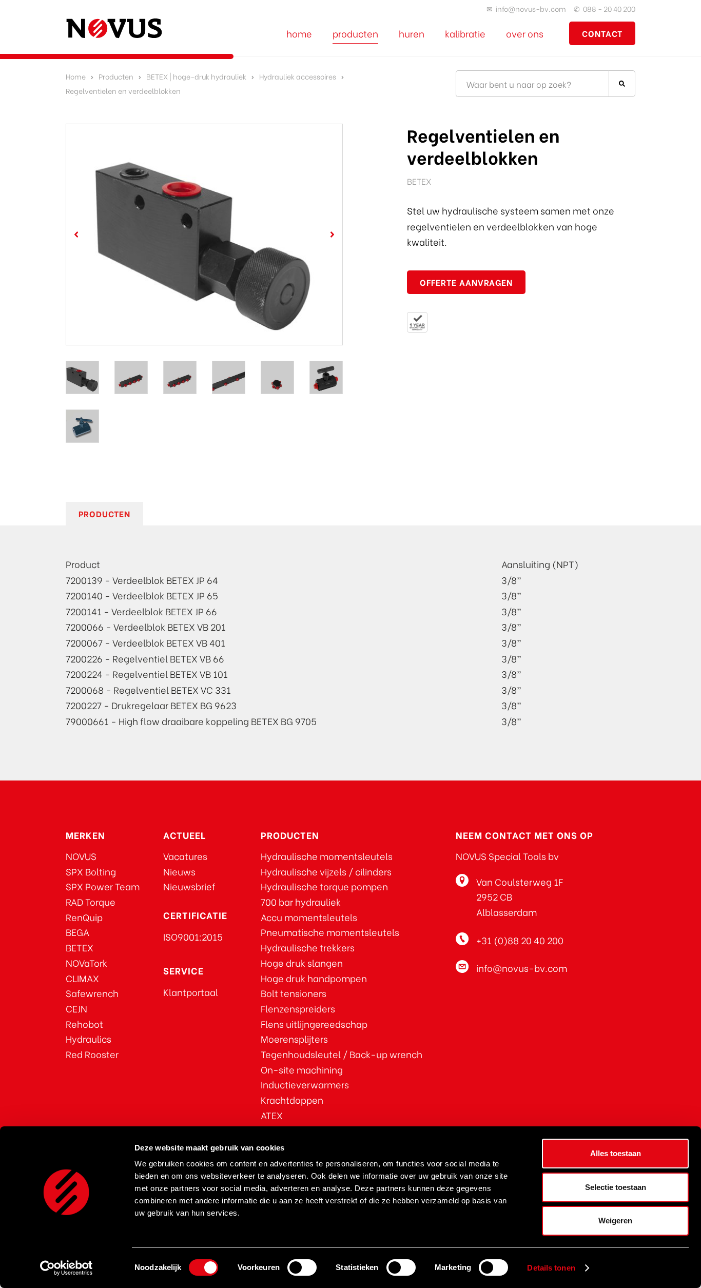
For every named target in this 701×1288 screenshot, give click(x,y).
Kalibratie (465, 33)
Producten (355, 33)
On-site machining (302, 1069)
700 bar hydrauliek (301, 901)
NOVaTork (86, 962)
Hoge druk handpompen (314, 978)
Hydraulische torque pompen (324, 886)
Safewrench (92, 993)
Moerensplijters (294, 1038)
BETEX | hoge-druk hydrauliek (196, 76)
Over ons (524, 33)
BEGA (77, 932)
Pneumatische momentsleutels (330, 932)
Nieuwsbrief (189, 886)
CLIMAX (82, 978)
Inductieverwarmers (305, 1084)
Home (299, 33)
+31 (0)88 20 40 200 (519, 940)
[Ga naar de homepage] (114, 28)
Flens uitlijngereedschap (314, 1023)
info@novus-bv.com (531, 8)
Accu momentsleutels (309, 917)
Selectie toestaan (615, 1187)
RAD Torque (90, 901)
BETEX (79, 947)
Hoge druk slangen (302, 962)
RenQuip (84, 917)
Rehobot (84, 1023)
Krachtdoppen (292, 1099)
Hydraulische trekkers (308, 947)
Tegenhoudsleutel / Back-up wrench (341, 1054)
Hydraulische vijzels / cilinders (326, 871)
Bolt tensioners (293, 993)
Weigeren (615, 1220)
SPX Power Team (103, 886)
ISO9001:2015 (193, 936)
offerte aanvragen (466, 282)
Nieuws (179, 871)
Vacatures (185, 856)
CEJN (76, 1008)
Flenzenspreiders (298, 1008)
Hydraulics (88, 1038)
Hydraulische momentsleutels (327, 856)
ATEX (272, 1115)
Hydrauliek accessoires (297, 76)
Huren (411, 33)
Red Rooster (92, 1054)
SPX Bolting (91, 871)
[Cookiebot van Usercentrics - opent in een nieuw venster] (66, 1268)
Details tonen (551, 1267)
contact (602, 33)
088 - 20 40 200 (609, 8)
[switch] (302, 1267)
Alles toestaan (615, 1153)
